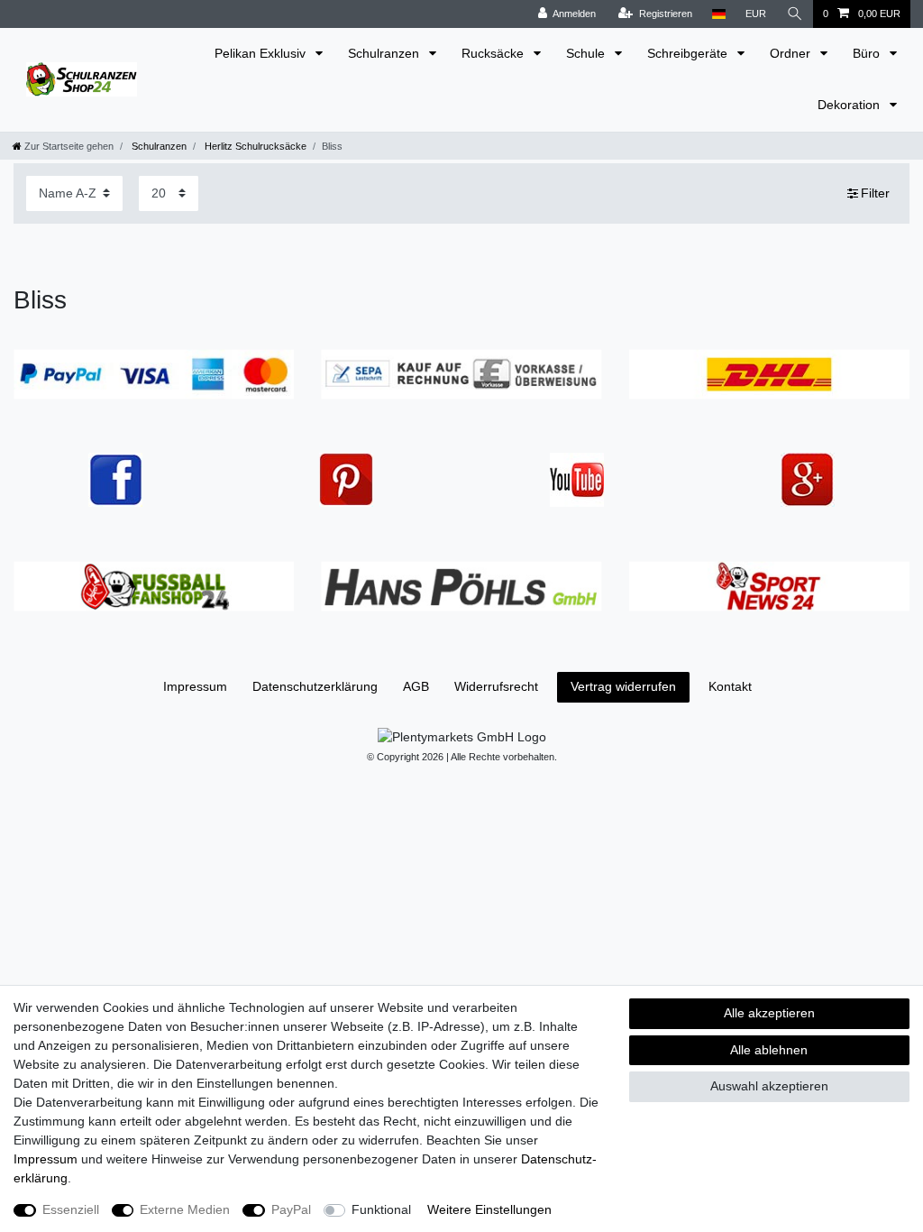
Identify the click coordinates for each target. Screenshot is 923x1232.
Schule (587, 53)
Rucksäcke (494, 53)
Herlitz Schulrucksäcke (254, 146)
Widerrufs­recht (496, 686)
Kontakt (730, 686)
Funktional (381, 1209)
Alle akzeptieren (769, 1013)
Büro (868, 53)
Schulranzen (385, 53)
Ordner (792, 53)
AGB (416, 686)
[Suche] (795, 14)
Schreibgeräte (689, 53)
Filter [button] (875, 193)
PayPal (291, 1209)
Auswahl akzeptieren (769, 1086)
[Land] (719, 14)
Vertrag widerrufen (623, 686)
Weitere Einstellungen (489, 1209)
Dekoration (850, 104)
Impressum (195, 686)
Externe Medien (185, 1209)
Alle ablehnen (769, 1050)
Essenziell (70, 1209)
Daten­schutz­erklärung (315, 686)
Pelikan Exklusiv (262, 53)
